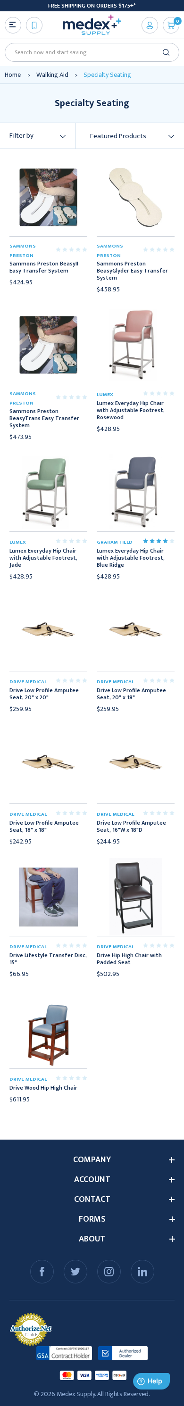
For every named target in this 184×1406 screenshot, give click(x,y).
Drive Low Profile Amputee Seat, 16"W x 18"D (131, 826)
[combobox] (89, 52)
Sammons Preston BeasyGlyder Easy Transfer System (132, 270)
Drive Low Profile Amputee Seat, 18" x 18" (44, 826)
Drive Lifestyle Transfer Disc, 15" (48, 959)
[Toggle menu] (13, 25)
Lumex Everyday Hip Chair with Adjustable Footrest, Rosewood (131, 410)
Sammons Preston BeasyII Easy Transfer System (43, 267)
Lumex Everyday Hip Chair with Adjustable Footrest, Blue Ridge (131, 558)
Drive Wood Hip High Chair (43, 1088)
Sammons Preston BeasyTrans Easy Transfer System (44, 418)
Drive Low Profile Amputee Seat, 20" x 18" (131, 694)
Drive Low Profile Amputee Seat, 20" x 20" (44, 694)
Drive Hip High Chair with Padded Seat (129, 959)
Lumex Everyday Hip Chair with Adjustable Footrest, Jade (43, 558)
